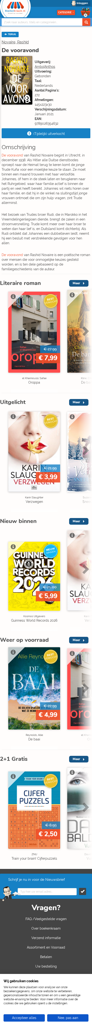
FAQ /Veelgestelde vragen (46, 919)
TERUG (11, 34)
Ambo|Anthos (45, 67)
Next (85, 341)
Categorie (64, 12)
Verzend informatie (46, 938)
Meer (76, 283)
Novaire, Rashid (15, 42)
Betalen (46, 957)
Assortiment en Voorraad (46, 947)
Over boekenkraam (46, 928)
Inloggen (82, 3)
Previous (4, 341)
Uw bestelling (46, 966)
